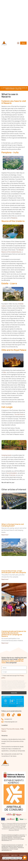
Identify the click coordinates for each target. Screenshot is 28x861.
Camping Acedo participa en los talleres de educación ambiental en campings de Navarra (13, 633)
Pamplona (14, 218)
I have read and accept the (13, 682)
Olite (4, 372)
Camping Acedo (6, 455)
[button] (18, 43)
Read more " (5, 535)
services (12, 475)
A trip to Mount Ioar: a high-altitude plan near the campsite (13, 572)
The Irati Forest (19, 414)
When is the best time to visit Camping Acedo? (12, 525)
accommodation (12, 473)
